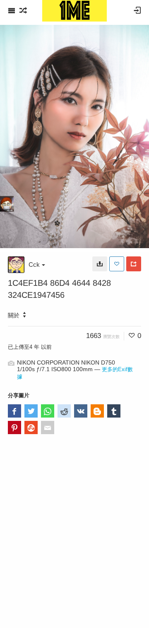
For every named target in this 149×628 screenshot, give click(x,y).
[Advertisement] (74, 541)
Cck (34, 264)
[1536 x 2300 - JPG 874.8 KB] (99, 263)
